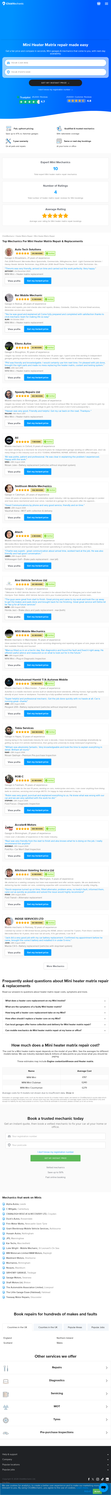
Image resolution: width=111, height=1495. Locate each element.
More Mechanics (55, 966)
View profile (14, 281)
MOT (57, 1406)
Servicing (57, 1393)
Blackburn (20, 1267)
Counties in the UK (48, 1327)
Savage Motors (13, 1277)
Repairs (57, 1367)
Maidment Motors (15, 1258)
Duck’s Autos (13, 1218)
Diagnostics (57, 1380)
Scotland (7, 1342)
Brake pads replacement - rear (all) (41, 559)
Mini (7, 416)
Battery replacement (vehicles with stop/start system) (45, 946)
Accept (97, 1491)
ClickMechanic (8, 236)
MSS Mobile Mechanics (30, 631)
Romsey (29, 927)
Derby (28, 540)
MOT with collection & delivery (36, 510)
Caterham (20, 494)
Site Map (6, 1482)
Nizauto (10, 1267)
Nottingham (28, 1233)
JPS (8, 1238)
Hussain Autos (13, 1233)
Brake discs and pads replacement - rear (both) (42, 610)
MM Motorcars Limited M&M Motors (24, 1253)
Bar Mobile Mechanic (28, 295)
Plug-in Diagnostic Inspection (31, 658)
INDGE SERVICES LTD (29, 918)
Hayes (18, 736)
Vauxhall (9, 510)
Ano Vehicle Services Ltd (31, 580)
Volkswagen (11, 559)
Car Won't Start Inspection (28, 849)
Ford (7, 803)
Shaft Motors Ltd (14, 1282)
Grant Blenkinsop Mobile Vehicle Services (27, 1228)
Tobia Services (24, 728)
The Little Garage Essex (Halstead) (23, 1292)
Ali (16, 437)
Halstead (45, 1292)
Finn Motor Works (15, 1223)
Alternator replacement (30, 897)
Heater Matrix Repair (24, 236)
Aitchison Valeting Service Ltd (34, 870)
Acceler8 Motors (25, 824)
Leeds (23, 1204)
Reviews (40, 97)
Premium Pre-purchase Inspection (39, 755)
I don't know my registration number (55, 1152)
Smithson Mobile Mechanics (33, 486)
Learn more (82, 1487)
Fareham (19, 785)
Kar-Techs (11, 1243)
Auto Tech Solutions (28, 249)
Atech (19, 532)
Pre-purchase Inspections (57, 1432)
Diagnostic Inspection (29, 803)
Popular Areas (75, 1327)
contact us (77, 1101)
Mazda (8, 946)
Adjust (87, 1491)
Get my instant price (37, 280)
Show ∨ (70, 1093)
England (7, 1338)
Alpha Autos (12, 1204)
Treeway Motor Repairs (17, 1297)
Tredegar (31, 1272)
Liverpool (48, 1287)
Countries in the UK (17, 1327)
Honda (8, 610)
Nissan (8, 465)
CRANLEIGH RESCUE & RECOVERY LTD (26, 1213)
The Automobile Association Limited (24, 1287)
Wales (60, 1342)
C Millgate (11, 1209)
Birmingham (31, 400)
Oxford (28, 446)
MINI (7, 274)
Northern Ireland (65, 1338)
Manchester (31, 639)
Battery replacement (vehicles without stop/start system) (47, 465)
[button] (106, 3)
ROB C (19, 776)
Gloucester (35, 1297)
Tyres (56, 1419)
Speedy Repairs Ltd (27, 392)
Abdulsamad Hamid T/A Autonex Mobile (41, 679)
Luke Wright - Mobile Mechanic (22, 1248)
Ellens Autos (23, 343)
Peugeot (9, 707)
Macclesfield (23, 1243)
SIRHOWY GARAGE (16, 1272)
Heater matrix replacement (29, 274)
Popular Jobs (97, 1327)
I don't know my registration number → (55, 90)
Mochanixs (11, 1262)
